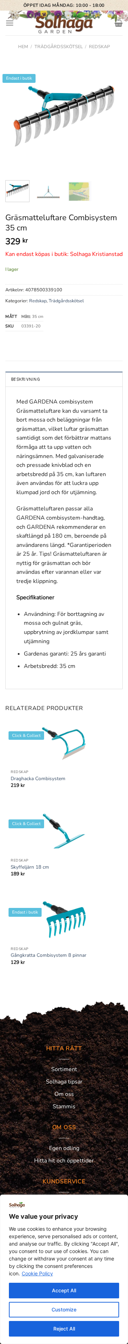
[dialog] (64, 1269)
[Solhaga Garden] (64, 23)
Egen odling (64, 1148)
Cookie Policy (37, 1273)
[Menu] (9, 23)
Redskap (99, 47)
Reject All (64, 1329)
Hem (23, 47)
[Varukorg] (118, 23)
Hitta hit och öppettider (64, 1161)
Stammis (64, 1106)
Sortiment (64, 1069)
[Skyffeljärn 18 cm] (64, 831)
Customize (64, 1309)
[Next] (111, 115)
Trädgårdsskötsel (58, 47)
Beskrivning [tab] (25, 379)
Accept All (64, 1290)
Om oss (64, 1094)
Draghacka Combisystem (38, 779)
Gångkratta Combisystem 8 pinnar (48, 955)
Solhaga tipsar (64, 1082)
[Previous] (16, 115)
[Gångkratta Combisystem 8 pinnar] (64, 920)
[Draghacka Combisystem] (64, 743)
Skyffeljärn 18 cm (30, 867)
